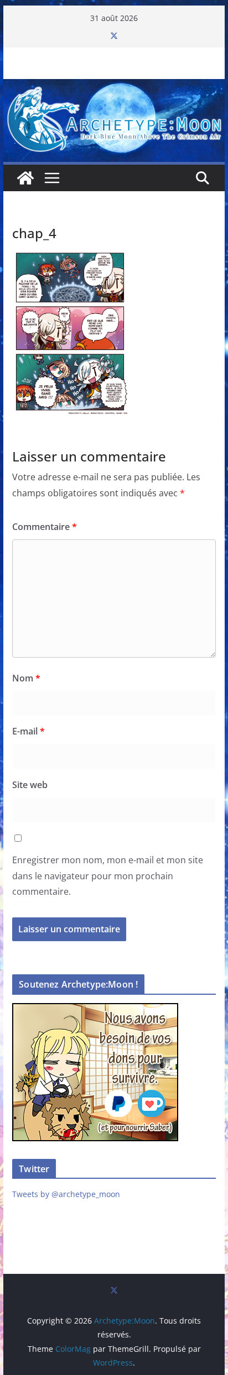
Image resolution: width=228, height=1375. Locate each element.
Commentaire (44, 527)
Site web (30, 785)
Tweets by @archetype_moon (66, 1194)
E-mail (28, 731)
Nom (26, 678)
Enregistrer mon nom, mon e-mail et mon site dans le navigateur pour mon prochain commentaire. (107, 876)
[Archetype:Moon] (114, 87)
